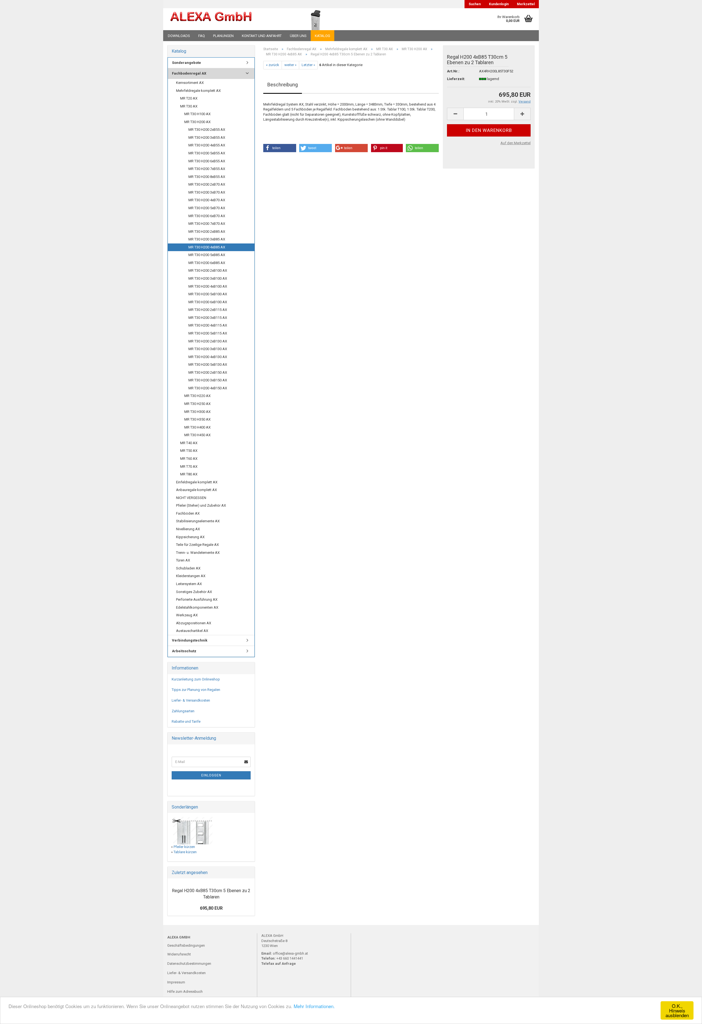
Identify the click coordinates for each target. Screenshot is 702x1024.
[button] (279, 148)
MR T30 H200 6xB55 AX (206, 161)
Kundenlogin (499, 4)
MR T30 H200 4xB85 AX (206, 247)
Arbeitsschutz (184, 651)
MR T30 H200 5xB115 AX (207, 333)
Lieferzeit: (456, 79)
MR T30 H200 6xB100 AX (207, 302)
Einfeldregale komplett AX (196, 482)
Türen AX (183, 560)
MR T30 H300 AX (197, 412)
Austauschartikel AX (192, 631)
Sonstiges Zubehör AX (194, 592)
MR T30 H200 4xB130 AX (207, 357)
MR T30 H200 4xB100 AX (207, 286)
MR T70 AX (188, 466)
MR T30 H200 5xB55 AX (206, 153)
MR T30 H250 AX (197, 404)
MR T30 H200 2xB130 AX (207, 341)
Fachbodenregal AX (189, 73)
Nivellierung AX (188, 529)
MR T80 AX (188, 474)
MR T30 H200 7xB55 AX (206, 169)
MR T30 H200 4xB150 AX (207, 388)
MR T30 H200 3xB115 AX (207, 318)
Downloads (179, 36)
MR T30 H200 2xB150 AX (207, 372)
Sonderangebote (186, 63)
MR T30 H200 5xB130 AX (207, 364)
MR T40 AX (188, 443)
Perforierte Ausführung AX (196, 599)
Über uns (298, 36)
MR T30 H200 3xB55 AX (206, 137)
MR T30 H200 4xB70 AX (206, 200)
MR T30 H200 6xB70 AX (206, 216)
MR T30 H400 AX (197, 427)
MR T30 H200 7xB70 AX (206, 224)
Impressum (176, 982)
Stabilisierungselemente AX (198, 521)
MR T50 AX (188, 451)
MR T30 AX (188, 106)
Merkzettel (526, 4)
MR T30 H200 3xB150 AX (207, 380)
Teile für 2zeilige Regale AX (197, 545)
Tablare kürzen (185, 852)
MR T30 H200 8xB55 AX (206, 177)
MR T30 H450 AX (197, 435)
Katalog (322, 36)
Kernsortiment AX (190, 83)
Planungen (223, 36)
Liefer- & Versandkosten (191, 700)
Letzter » (308, 65)
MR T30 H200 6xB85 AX (206, 263)
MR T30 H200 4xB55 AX (206, 145)
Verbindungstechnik (189, 640)
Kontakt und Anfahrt (262, 36)
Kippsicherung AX (190, 537)
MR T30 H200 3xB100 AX (207, 278)
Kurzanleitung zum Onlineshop (196, 679)
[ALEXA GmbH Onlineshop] (225, 19)
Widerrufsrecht (179, 954)
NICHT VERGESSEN (191, 498)
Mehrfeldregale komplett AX (198, 91)
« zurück (272, 65)
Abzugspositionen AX (193, 623)
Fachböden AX (188, 513)
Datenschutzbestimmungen (189, 963)
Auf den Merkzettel (515, 143)
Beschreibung (282, 84)
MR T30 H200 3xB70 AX (206, 192)
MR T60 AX (188, 458)
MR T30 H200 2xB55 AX (206, 129)
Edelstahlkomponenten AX (197, 607)
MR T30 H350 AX (197, 419)
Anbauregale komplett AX (196, 490)
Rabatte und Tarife (186, 721)
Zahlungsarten (183, 711)
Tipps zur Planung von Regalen (196, 690)
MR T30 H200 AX (197, 122)
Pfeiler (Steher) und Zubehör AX (201, 505)
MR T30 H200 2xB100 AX (207, 270)
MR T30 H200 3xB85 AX (206, 239)
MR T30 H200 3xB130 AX (207, 349)
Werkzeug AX (187, 615)
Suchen (475, 4)
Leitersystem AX (189, 584)
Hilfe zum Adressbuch (185, 991)
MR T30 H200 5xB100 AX (207, 294)
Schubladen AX (188, 568)
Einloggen (211, 775)
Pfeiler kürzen (184, 847)
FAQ (201, 36)
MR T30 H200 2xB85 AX (206, 231)
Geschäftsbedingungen (186, 945)
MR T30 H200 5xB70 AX (206, 208)
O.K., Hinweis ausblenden (677, 1010)
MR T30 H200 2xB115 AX (207, 310)
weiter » (290, 65)
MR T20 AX (188, 98)
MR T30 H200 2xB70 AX (206, 184)
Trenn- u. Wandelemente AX (198, 553)
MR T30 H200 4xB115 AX (207, 325)
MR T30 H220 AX (197, 396)
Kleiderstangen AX (190, 576)
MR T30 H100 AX (197, 114)
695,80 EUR (211, 908)
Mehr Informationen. (314, 1006)
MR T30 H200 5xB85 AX (206, 255)
